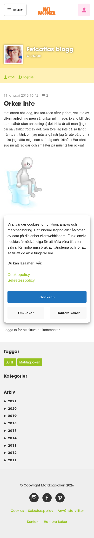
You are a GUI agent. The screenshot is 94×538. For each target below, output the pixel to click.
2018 (10, 423)
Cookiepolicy (18, 275)
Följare (28, 77)
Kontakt (33, 522)
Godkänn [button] (47, 297)
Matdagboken (29, 362)
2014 (10, 438)
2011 (10, 460)
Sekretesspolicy (40, 511)
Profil (11, 77)
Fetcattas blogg (50, 49)
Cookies (17, 511)
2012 (10, 452)
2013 (10, 445)
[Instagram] (34, 498)
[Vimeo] (60, 498)
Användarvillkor (71, 511)
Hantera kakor (55, 522)
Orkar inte (19, 103)
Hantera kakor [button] (68, 313)
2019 (10, 415)
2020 (10, 408)
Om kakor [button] (26, 313)
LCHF (10, 362)
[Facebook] (47, 498)
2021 (10, 401)
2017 (10, 430)
